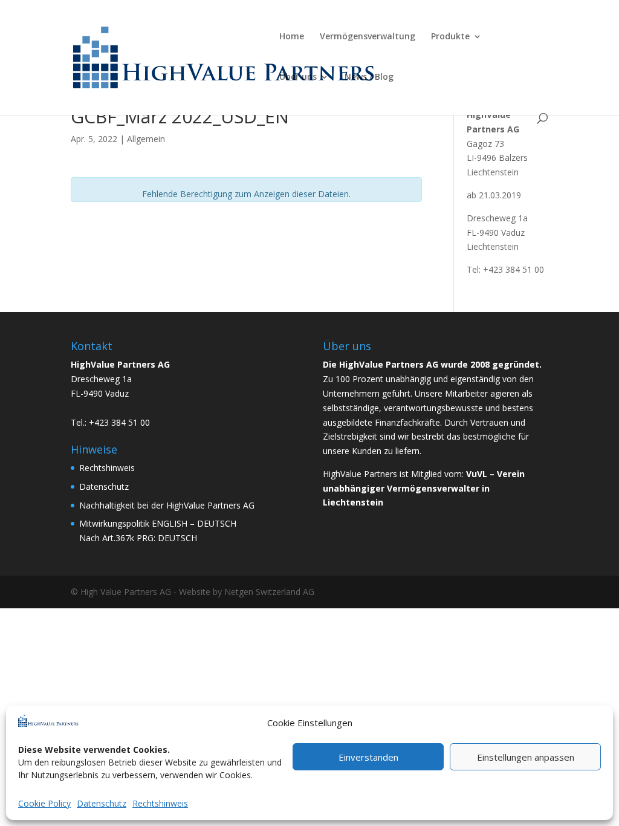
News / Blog (369, 77)
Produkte (450, 37)
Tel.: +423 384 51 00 (110, 422)
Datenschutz (101, 803)
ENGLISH (169, 523)
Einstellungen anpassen (525, 757)
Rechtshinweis (160, 803)
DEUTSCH (216, 523)
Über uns (298, 77)
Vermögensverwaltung (367, 37)
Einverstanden (368, 757)
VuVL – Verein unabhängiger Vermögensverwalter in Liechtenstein (424, 488)
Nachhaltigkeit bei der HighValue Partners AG (166, 505)
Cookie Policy (44, 803)
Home (291, 37)
